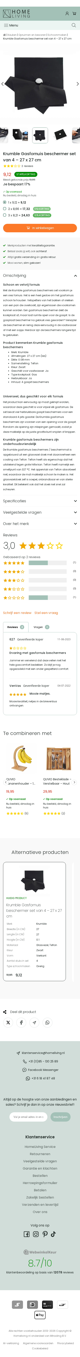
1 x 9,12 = (17, 202)
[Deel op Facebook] (21, 1023)
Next (77, 83)
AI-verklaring (11, 1343)
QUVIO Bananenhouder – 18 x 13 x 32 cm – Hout (21, 780)
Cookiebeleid (40, 1348)
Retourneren (40, 1154)
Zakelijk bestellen (40, 1197)
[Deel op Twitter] (8, 1023)
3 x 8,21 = (29, 215)
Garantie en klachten (40, 1168)
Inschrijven (60, 1116)
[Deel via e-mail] (34, 1023)
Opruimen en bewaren (32, 35)
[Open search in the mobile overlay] (74, 25)
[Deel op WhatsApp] (47, 1023)
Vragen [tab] (38, 627)
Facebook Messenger (43, 1070)
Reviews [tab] (12, 627)
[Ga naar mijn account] (68, 13)
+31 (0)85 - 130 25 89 (43, 1061)
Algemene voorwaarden (38, 1343)
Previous (2, 83)
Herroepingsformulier (40, 1183)
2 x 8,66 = (28, 209)
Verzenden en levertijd (40, 1204)
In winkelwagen (43, 228)
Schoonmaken (57, 35)
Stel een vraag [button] (46, 613)
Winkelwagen (74, 13)
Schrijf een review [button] (17, 613)
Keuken (12, 35)
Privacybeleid (65, 1343)
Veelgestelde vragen (40, 1161)
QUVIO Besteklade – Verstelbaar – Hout (58, 780)
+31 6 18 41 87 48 (43, 1078)
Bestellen (40, 1175)
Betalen (40, 1190)
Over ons (40, 1212)
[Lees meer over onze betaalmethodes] (17, 1305)
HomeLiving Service (40, 1146)
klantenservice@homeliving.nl (43, 1053)
